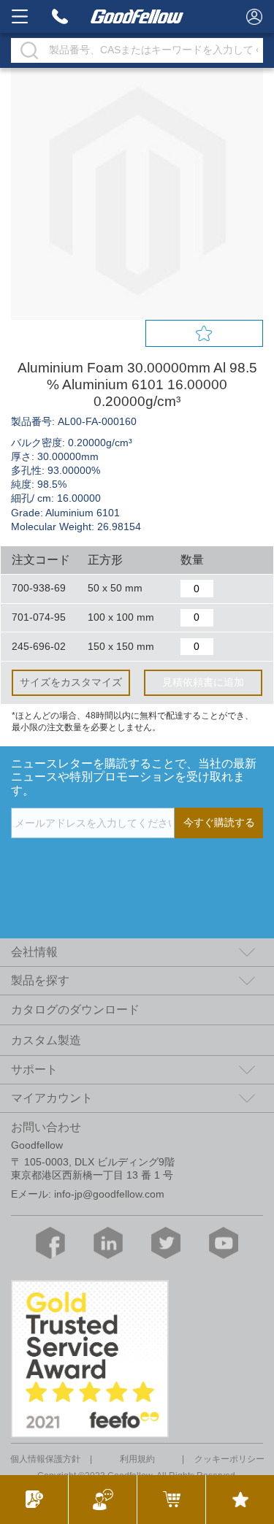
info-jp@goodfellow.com (109, 1194)
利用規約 (137, 1459)
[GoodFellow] (137, 16)
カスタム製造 (46, 1040)
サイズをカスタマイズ (71, 682)
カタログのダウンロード (75, 1009)
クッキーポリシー (229, 1459)
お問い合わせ (46, 1127)
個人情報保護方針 (45, 1459)
